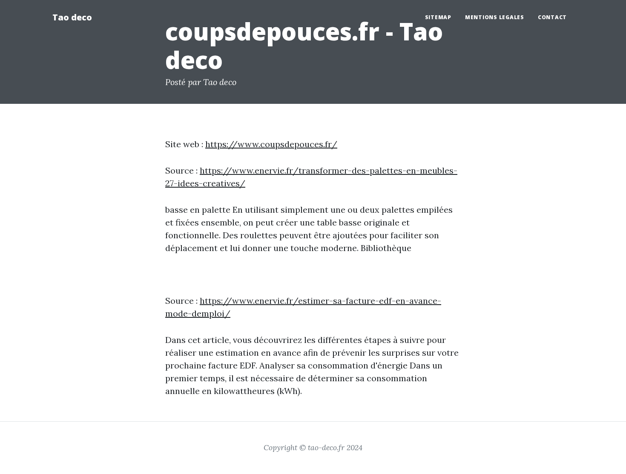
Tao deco (72, 17)
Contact (552, 17)
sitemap (438, 17)
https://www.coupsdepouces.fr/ (271, 144)
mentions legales (494, 17)
